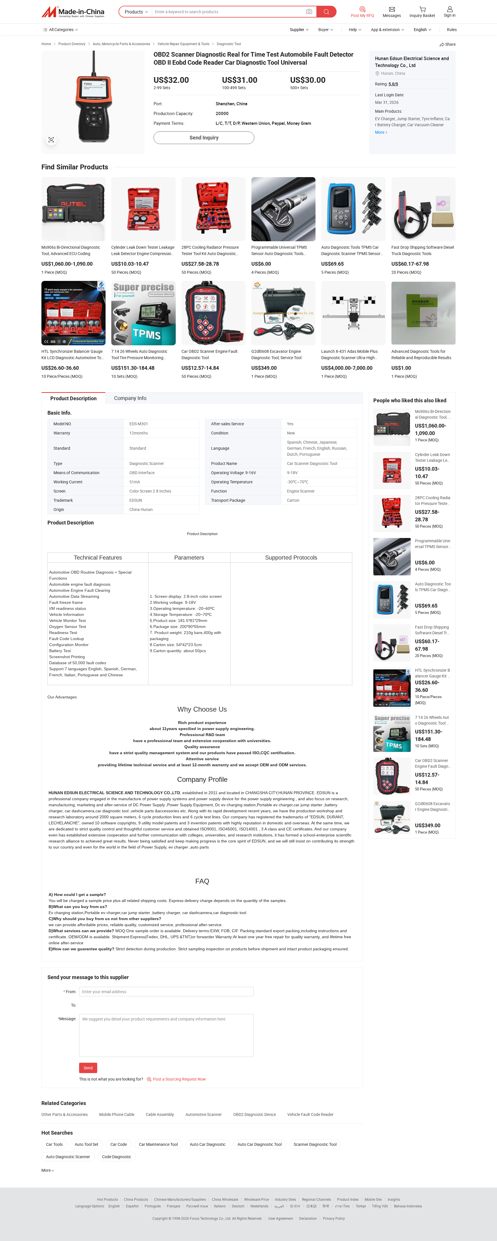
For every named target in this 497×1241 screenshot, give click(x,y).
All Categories (61, 29)
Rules (452, 29)
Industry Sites (285, 1199)
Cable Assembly (160, 1114)
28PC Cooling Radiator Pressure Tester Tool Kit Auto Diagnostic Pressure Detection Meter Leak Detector (432, 500)
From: (69, 991)
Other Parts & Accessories (64, 1114)
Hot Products (107, 1199)
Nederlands (259, 1206)
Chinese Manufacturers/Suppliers (180, 1199)
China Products (136, 1199)
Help (353, 29)
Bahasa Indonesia (408, 1206)
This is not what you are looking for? (111, 1079)
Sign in (450, 15)
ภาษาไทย (342, 1206)
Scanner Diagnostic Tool (315, 1144)
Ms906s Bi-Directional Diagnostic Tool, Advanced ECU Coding (433, 414)
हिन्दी (326, 1206)
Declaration (308, 1218)
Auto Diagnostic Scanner (68, 1156)
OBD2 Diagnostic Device (254, 1114)
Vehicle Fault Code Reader (310, 1114)
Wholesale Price (256, 1199)
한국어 (295, 1206)
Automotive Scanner (204, 1114)
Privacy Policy (334, 1218)
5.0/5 (393, 84)
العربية (279, 1206)
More (379, 132)
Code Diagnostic (116, 1156)
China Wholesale (225, 1199)
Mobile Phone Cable (116, 1114)
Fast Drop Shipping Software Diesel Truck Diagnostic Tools (432, 630)
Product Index (348, 1199)
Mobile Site (373, 1199)
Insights (394, 1199)
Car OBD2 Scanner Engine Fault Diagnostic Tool (433, 763)
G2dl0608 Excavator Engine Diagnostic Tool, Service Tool (432, 806)
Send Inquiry (204, 138)
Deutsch (238, 1206)
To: (73, 1005)
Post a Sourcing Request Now (176, 1079)
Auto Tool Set (86, 1144)
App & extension (385, 29)
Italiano (220, 1206)
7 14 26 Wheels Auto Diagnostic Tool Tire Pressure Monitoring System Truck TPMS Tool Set (433, 720)
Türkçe (361, 1206)
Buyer (323, 29)
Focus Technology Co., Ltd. (211, 1218)
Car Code (118, 1144)
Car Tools (54, 1144)
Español (132, 1206)
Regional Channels (316, 1199)
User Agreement (280, 1218)
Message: (67, 1018)
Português (153, 1206)
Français (173, 1206)
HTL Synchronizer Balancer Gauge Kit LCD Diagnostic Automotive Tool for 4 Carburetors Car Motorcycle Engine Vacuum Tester (433, 673)
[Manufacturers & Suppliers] (72, 12)
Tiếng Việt (380, 1206)
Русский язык (197, 1206)
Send (88, 1067)
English (114, 1206)
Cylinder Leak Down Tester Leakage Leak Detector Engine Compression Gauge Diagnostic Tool (432, 457)
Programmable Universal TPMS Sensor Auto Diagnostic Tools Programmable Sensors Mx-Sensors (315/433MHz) (433, 543)
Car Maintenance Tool (158, 1144)
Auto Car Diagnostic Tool (260, 1144)
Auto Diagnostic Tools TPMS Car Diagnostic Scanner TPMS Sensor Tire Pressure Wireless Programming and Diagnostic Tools (433, 587)
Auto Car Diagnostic (207, 1144)
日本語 (311, 1206)
